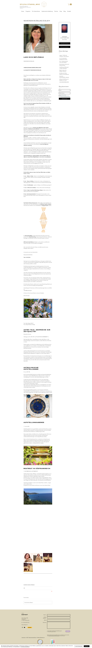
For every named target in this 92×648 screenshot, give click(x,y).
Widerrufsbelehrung (41, 637)
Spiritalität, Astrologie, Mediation (29, 584)
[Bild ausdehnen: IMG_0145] (28, 567)
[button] (70, 4)
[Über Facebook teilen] (24, 588)
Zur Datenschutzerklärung (25, 646)
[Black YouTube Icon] (24, 627)
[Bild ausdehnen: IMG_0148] (28, 557)
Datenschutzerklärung (33, 637)
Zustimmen (87, 646)
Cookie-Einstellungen (78, 646)
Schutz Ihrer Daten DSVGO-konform (53, 635)
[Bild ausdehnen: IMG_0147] (37, 557)
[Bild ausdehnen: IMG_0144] (47, 557)
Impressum (24, 637)
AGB (27, 637)
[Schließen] (90, 646)
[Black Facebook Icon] (22, 627)
